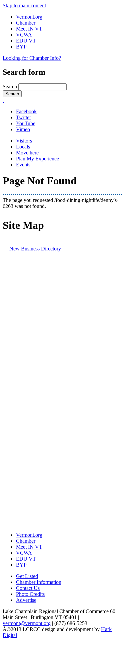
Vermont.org (29, 17)
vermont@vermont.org (27, 623)
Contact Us (28, 588)
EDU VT (26, 41)
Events (23, 164)
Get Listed (27, 576)
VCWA (24, 35)
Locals (23, 146)
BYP (21, 46)
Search (10, 86)
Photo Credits (30, 594)
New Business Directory (35, 248)
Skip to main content (24, 5)
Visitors (24, 140)
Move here (27, 152)
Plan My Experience (37, 158)
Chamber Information (38, 582)
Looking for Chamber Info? (32, 58)
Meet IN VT (29, 29)
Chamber (25, 23)
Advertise (26, 600)
